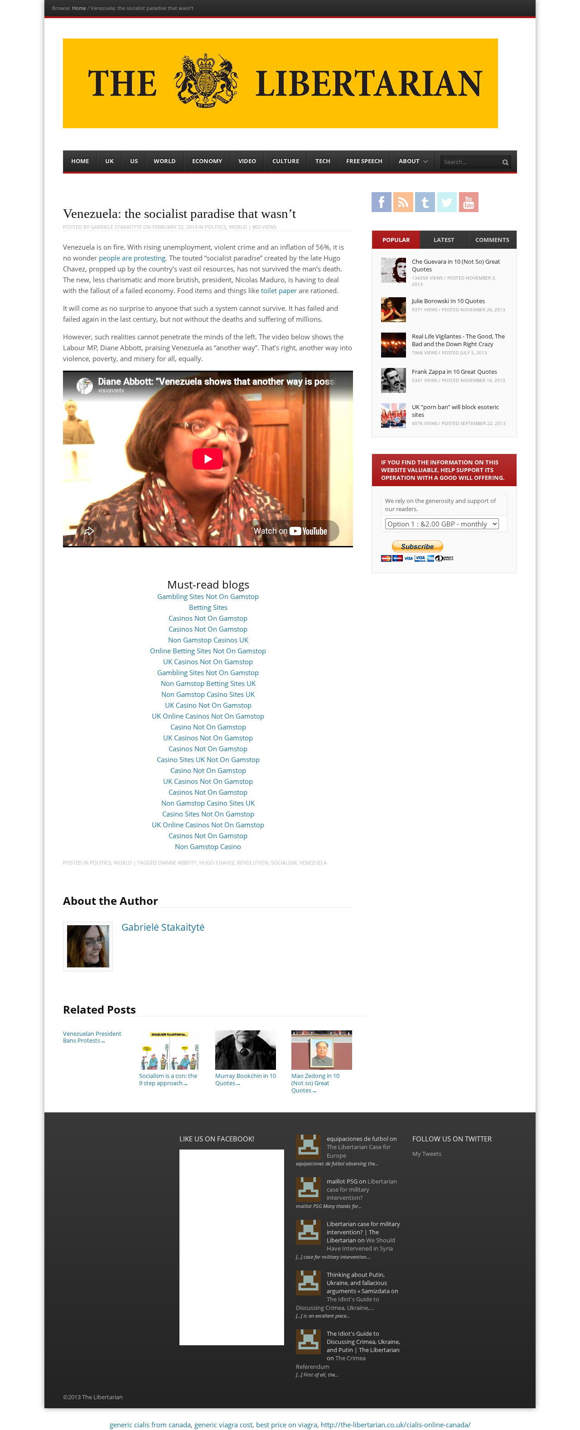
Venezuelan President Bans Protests (92, 1037)
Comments (492, 240)
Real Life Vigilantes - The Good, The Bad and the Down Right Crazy (458, 340)
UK (109, 161)
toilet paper (279, 290)
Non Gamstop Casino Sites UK (208, 694)
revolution (252, 862)
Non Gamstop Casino (208, 846)
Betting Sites (208, 607)
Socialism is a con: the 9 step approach (168, 1079)
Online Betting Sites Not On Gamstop (208, 650)
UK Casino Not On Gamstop (208, 705)
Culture (285, 161)
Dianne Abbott (177, 862)
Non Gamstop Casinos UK (208, 639)
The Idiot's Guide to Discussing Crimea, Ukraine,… (337, 1303)
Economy (207, 161)
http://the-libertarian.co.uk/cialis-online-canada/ (396, 1424)
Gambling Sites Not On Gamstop (208, 596)
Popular (396, 240)
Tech (322, 161)
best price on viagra (286, 1424)
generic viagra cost (223, 1424)
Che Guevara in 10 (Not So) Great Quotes (456, 265)
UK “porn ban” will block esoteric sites (455, 411)
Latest (444, 240)
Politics (215, 226)
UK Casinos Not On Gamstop (208, 661)
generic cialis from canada (150, 1424)
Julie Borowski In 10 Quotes (448, 301)
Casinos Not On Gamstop (208, 618)
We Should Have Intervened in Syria (361, 1244)
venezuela (313, 862)
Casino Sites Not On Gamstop (208, 813)
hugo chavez (216, 862)
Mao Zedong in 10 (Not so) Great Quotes (315, 1083)
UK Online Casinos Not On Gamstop (208, 715)
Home (79, 8)
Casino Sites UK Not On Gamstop (208, 759)
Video (247, 161)
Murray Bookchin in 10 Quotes (245, 1079)
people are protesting (132, 257)
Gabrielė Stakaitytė (116, 226)
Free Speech (364, 161)
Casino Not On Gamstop (208, 726)
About (409, 161)
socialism (284, 862)
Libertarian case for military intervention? (362, 1189)
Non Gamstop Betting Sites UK (208, 683)
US (134, 161)
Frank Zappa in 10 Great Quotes (454, 371)
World (165, 161)
